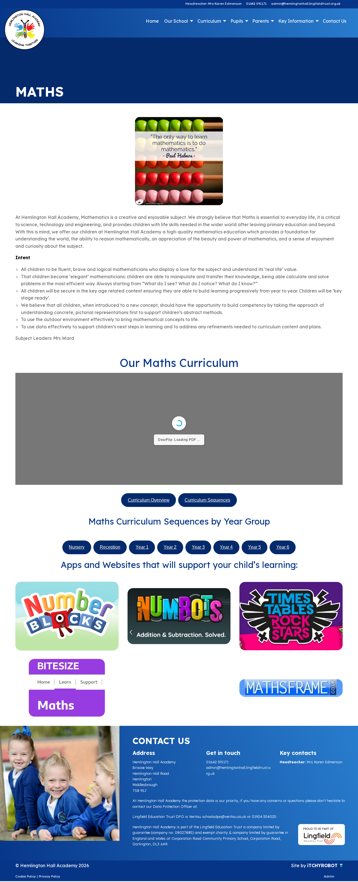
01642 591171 (256, 4)
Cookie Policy (25, 876)
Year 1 (142, 547)
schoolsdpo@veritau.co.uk (224, 816)
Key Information (296, 21)
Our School (176, 21)
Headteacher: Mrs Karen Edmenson (213, 4)
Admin (329, 876)
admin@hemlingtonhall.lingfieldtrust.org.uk (305, 4)
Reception (110, 547)
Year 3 (198, 547)
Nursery (76, 547)
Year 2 (170, 547)
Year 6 (282, 547)
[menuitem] (152, 21)
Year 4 (226, 547)
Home (152, 21)
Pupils (236, 21)
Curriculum (209, 21)
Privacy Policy (49, 876)
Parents (260, 21)
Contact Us (334, 21)
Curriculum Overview (148, 500)
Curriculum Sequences (207, 500)
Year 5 (254, 547)
